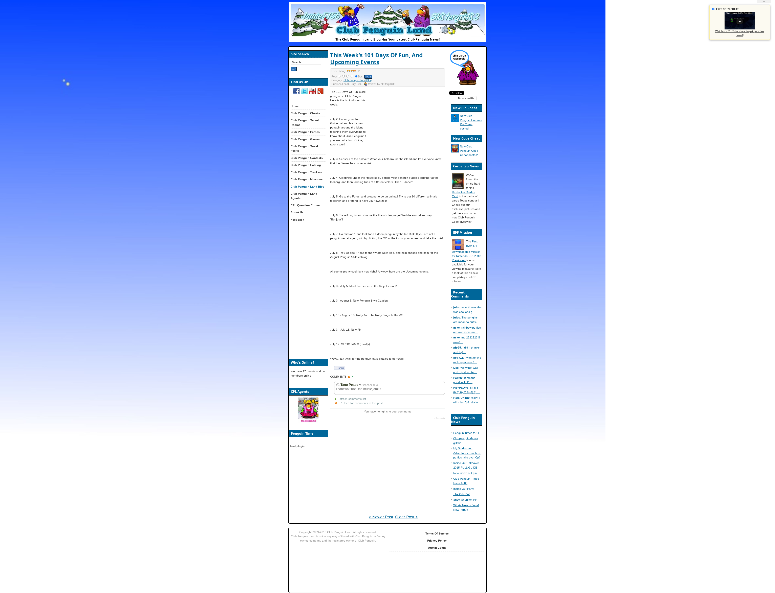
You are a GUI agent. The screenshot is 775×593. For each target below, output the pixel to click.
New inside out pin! (465, 473)
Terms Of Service (437, 533)
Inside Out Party (463, 488)
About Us (297, 212)
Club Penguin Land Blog (358, 80)
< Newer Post (381, 517)
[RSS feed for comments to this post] (349, 376)
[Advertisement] (410, 118)
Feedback (297, 219)
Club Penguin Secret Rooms (305, 122)
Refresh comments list (351, 398)
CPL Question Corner (305, 205)
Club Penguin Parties (305, 132)
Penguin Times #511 (466, 432)
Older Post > (406, 517)
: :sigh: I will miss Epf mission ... (466, 402)
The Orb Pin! (461, 494)
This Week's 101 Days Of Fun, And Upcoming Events (376, 58)
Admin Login (437, 547)
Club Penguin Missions (307, 179)
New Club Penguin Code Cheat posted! (469, 151)
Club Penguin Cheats (305, 113)
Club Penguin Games (305, 139)
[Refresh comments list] (353, 376)
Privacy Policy (437, 540)
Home (294, 106)
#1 (338, 384)
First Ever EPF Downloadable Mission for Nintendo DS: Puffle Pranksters (466, 251)
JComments (440, 418)
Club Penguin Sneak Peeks (305, 148)
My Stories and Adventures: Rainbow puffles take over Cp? (467, 453)
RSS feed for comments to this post (360, 403)
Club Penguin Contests (307, 158)
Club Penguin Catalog (306, 165)
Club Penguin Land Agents (304, 196)
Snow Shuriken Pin (465, 499)
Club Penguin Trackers (306, 172)
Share (341, 368)
